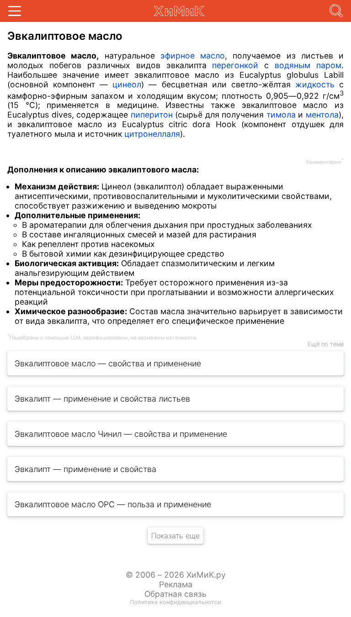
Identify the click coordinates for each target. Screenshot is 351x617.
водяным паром (308, 65)
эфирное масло (192, 55)
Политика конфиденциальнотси (175, 602)
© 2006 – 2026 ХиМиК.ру (176, 574)
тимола (281, 114)
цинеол (126, 84)
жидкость (315, 84)
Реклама (175, 584)
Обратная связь (175, 594)
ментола (322, 114)
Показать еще (175, 535)
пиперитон (152, 114)
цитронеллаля (152, 134)
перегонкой (235, 65)
